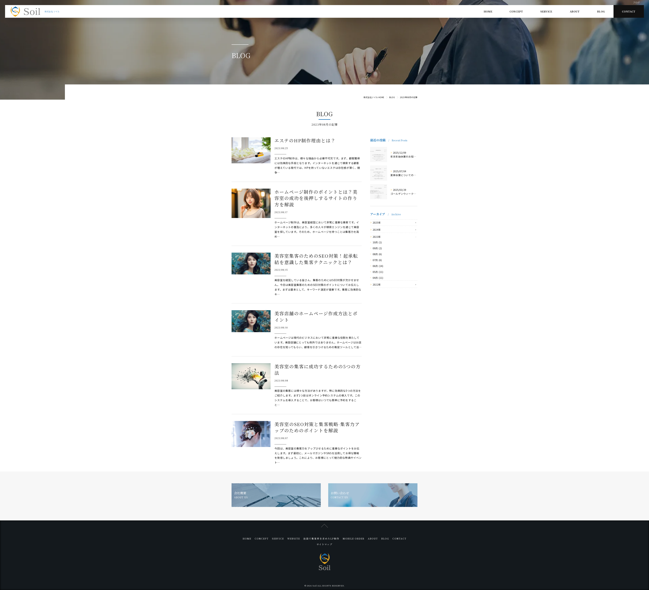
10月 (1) (377, 242)
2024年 (377, 229)
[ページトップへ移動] (324, 525)
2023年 (377, 236)
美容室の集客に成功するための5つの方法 (317, 369)
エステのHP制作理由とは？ (305, 140)
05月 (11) (378, 272)
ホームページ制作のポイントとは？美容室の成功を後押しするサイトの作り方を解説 (316, 198)
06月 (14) (378, 266)
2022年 (377, 284)
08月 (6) (377, 254)
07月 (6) (377, 260)
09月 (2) (377, 248)
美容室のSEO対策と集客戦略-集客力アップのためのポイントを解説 (317, 427)
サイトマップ (324, 544)
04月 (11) (378, 277)
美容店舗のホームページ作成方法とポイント (316, 316)
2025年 (377, 222)
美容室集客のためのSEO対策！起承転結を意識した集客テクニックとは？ (316, 258)
